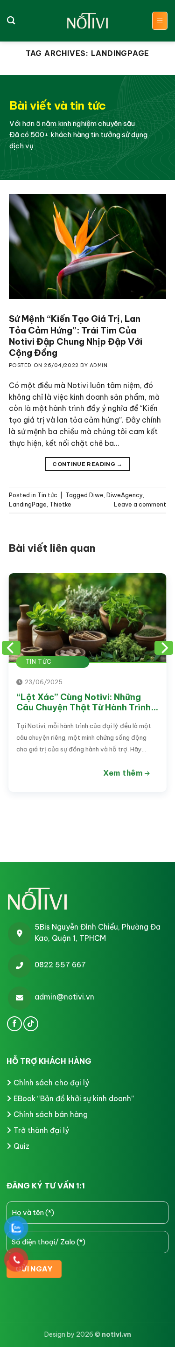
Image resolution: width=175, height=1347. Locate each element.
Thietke (60, 504)
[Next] (163, 648)
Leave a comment (140, 504)
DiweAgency (124, 495)
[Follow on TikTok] (30, 1023)
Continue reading (87, 463)
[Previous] (11, 648)
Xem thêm (123, 773)
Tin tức (47, 495)
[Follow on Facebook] (14, 1023)
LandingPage (28, 504)
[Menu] (159, 21)
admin (99, 365)
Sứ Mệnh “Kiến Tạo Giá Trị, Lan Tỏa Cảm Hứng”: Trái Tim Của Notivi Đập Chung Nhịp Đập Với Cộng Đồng (75, 335)
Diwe (96, 495)
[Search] (11, 20)
